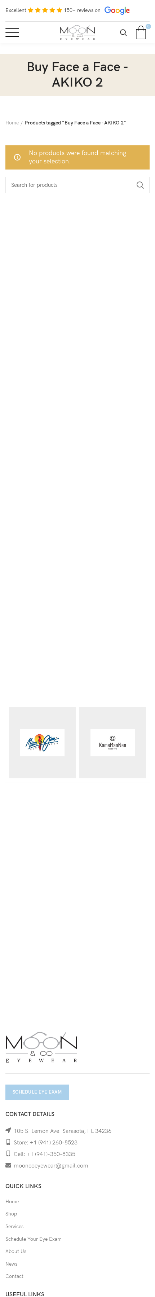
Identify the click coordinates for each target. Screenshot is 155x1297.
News (11, 1264)
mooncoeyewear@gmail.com (51, 1165)
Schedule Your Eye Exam (33, 1239)
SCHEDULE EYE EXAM (37, 1092)
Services (14, 1226)
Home (12, 123)
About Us (15, 1251)
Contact (14, 1276)
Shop (11, 1214)
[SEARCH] (140, 185)
